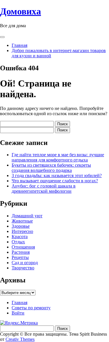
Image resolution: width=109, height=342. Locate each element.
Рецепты (20, 257)
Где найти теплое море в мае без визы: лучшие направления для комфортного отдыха (58, 157)
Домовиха (20, 11)
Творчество (23, 267)
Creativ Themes (20, 339)
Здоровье (21, 226)
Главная (19, 45)
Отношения (23, 246)
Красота (20, 236)
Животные (22, 220)
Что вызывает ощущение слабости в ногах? (55, 180)
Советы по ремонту (31, 307)
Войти (18, 312)
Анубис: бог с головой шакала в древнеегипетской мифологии (44, 188)
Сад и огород (25, 262)
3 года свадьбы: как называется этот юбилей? (57, 175)
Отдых (18, 241)
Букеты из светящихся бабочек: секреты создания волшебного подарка (51, 168)
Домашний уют (27, 215)
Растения (21, 252)
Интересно (22, 231)
